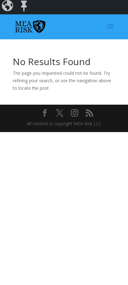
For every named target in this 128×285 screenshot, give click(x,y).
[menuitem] (8, 7)
